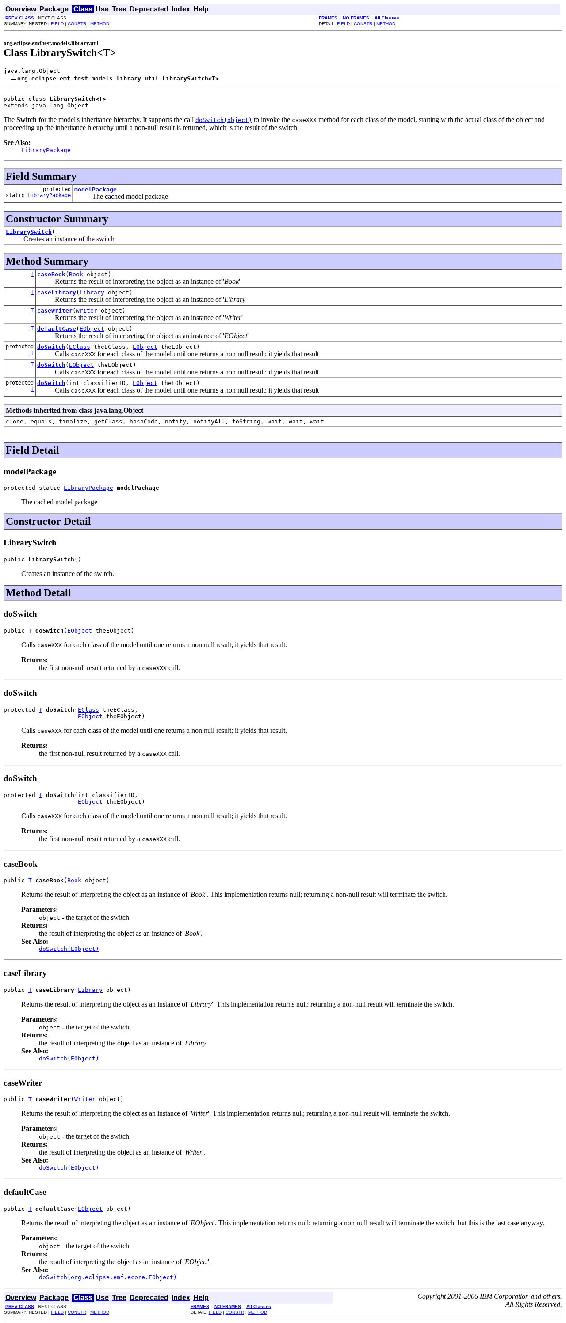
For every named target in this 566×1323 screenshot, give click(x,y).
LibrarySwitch (29, 232)
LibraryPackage (49, 195)
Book (76, 274)
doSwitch (51, 346)
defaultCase (56, 328)
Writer (86, 310)
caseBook (51, 274)
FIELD (57, 23)
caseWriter (55, 310)
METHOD (99, 23)
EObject (92, 328)
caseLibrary (56, 292)
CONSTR (77, 23)
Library (92, 292)
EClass (79, 346)
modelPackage (95, 189)
